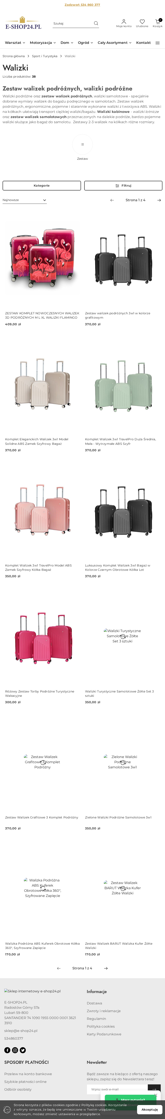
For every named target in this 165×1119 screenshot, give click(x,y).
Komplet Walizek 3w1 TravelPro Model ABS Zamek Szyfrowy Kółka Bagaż (38, 567)
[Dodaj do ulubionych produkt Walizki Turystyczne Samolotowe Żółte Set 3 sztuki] (155, 591)
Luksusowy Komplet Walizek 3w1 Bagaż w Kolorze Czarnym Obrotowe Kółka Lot (117, 567)
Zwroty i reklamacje (104, 1011)
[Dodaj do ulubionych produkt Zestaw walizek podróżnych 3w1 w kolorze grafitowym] (155, 213)
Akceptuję (150, 1109)
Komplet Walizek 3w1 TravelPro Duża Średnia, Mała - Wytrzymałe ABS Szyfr (120, 441)
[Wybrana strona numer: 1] (135, 200)
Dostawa (94, 1003)
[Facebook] (7, 1050)
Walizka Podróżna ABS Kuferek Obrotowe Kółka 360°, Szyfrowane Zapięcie (42, 946)
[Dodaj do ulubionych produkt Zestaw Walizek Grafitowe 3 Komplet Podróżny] (75, 717)
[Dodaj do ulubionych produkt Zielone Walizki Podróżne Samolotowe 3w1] (155, 717)
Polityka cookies (101, 1026)
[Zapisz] (154, 1089)
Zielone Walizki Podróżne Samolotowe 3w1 (118, 817)
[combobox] (25, 200)
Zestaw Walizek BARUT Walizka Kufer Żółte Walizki (118, 946)
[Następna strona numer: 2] (159, 200)
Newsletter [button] (97, 1062)
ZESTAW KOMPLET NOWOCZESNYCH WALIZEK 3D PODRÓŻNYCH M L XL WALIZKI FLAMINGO (42, 315)
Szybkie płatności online (25, 1082)
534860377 (13, 1038)
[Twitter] (23, 1050)
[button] (15, 43)
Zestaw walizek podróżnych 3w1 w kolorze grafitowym (117, 315)
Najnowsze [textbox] (11, 200)
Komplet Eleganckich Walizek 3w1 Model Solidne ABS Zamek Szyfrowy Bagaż (36, 441)
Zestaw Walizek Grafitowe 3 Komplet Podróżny (41, 817)
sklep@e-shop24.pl (20, 1031)
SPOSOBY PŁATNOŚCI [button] (26, 1062)
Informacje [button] (97, 992)
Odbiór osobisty (18, 1089)
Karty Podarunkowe (104, 1034)
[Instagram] (15, 1050)
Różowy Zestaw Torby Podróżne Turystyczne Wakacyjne (39, 693)
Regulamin (96, 1019)
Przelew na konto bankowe (28, 1074)
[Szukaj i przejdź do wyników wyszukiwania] (96, 23)
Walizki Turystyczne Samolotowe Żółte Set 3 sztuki (119, 693)
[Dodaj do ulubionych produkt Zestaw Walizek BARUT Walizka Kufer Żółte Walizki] (155, 843)
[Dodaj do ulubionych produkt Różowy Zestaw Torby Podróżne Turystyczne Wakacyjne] (75, 591)
